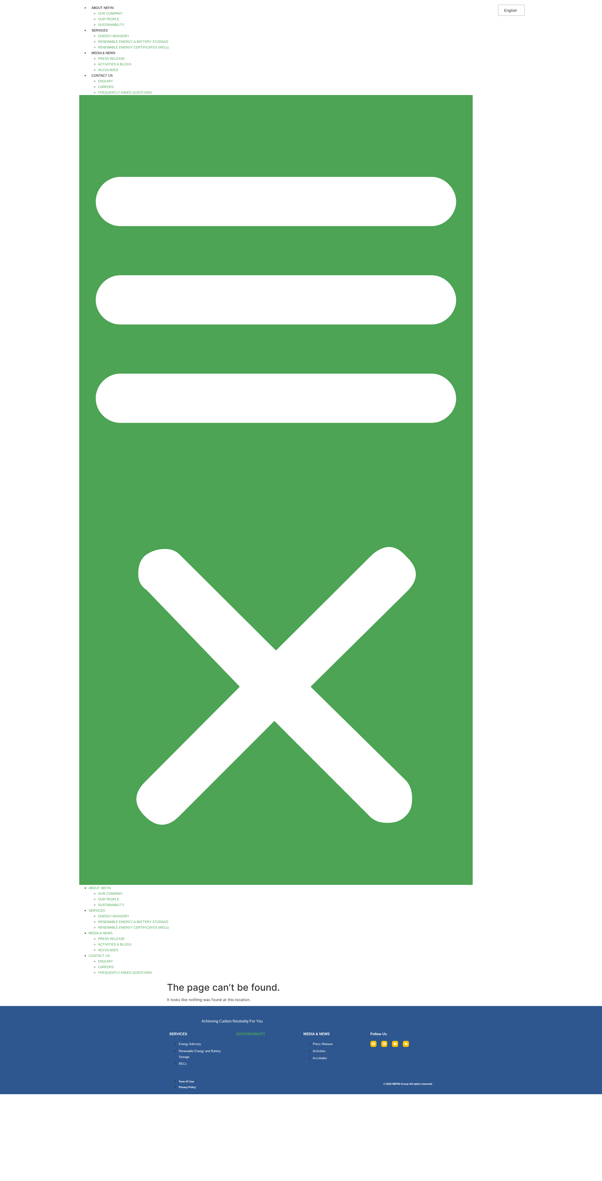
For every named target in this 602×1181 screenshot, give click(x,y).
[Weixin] (406, 1044)
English (510, 10)
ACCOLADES (108, 70)
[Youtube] (395, 1044)
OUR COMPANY (110, 13)
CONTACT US (102, 75)
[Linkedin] (384, 1044)
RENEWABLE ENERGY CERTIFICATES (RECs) (133, 47)
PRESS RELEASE (111, 58)
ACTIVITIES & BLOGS (114, 64)
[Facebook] (373, 1044)
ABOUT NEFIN (102, 8)
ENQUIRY (105, 81)
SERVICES (99, 30)
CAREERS (106, 87)
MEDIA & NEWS (103, 53)
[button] (276, 490)
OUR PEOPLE (108, 19)
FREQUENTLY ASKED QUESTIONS (125, 92)
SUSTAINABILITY (111, 25)
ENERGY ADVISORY (113, 36)
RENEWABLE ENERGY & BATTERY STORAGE (133, 42)
